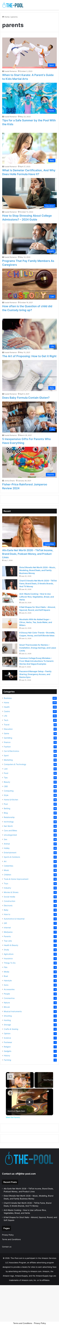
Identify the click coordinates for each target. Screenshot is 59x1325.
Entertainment (10, 852)
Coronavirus (9, 998)
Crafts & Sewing (11, 1029)
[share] (47, 1091)
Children (7, 875)
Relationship (9, 817)
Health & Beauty (11, 945)
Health (7, 707)
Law (6, 769)
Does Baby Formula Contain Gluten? (26, 397)
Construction (9, 901)
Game (6, 733)
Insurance (8, 958)
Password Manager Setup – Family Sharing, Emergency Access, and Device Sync (35, 674)
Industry (7, 888)
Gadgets (7, 1051)
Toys (6, 883)
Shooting (8, 1016)
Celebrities (8, 866)
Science (7, 1038)
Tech (6, 720)
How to (7, 914)
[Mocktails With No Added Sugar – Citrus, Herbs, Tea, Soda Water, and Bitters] (9, 623)
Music (6, 870)
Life (5, 716)
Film (5, 967)
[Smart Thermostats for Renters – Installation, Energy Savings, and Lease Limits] (9, 649)
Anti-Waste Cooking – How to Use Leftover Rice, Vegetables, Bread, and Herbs (36, 597)
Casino (7, 711)
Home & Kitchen (11, 800)
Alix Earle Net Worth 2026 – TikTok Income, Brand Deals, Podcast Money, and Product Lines (27, 554)
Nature (7, 1003)
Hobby (7, 848)
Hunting (7, 1020)
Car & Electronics (11, 751)
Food (6, 773)
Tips (6, 777)
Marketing (8, 760)
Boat (6, 976)
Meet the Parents (24, 1092)
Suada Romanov (10, 71)
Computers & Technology (15, 764)
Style (6, 795)
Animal (7, 844)
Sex (5, 839)
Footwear (8, 1042)
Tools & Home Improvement (16, 879)
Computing (8, 791)
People (7, 994)
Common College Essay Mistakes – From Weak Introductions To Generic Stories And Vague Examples (36, 661)
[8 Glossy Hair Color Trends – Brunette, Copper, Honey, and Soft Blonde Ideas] (9, 636)
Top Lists (8, 941)
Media (6, 972)
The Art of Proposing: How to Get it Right (29, 356)
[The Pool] (13, 5)
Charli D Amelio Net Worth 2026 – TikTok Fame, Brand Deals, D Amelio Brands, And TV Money (38, 583)
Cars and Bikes (10, 830)
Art (5, 861)
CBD (6, 786)
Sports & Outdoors (12, 857)
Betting (7, 808)
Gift (5, 923)
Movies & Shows (11, 892)
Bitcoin (7, 1007)
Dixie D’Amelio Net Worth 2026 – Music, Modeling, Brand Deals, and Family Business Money (37, 570)
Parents (7, 936)
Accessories (9, 989)
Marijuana (8, 932)
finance (7, 742)
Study (6, 950)
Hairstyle (8, 980)
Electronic (8, 905)
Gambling (8, 738)
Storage (7, 1025)
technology (9, 822)
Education (8, 729)
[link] (10, 1093)
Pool (6, 804)
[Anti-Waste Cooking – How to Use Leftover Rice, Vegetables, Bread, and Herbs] (9, 598)
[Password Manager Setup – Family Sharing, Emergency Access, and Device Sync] (9, 675)
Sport (6, 755)
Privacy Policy (8, 1235)
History (7, 1055)
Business (8, 698)
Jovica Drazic (9, 481)
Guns (6, 985)
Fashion (7, 747)
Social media (9, 897)
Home (6, 17)
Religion (7, 1047)
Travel (6, 725)
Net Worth (8, 826)
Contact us (6, 1247)
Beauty (7, 782)
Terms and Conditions (11, 1239)
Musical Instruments (13, 1011)
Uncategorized (10, 835)
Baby (6, 910)
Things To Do (10, 963)
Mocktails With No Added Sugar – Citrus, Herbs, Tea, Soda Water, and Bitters (35, 622)
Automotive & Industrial (14, 919)
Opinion (7, 1033)
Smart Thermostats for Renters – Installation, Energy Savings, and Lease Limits (37, 648)
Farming (7, 1060)
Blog (6, 813)
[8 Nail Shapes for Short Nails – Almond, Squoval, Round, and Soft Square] (9, 611)
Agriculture (8, 954)
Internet (7, 927)
